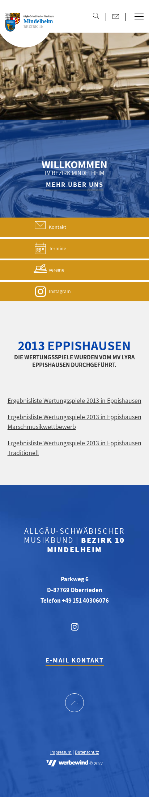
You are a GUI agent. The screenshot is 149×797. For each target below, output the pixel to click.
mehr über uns (74, 184)
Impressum (61, 752)
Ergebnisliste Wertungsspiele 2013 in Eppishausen (74, 400)
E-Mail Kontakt (75, 660)
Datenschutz (87, 752)
